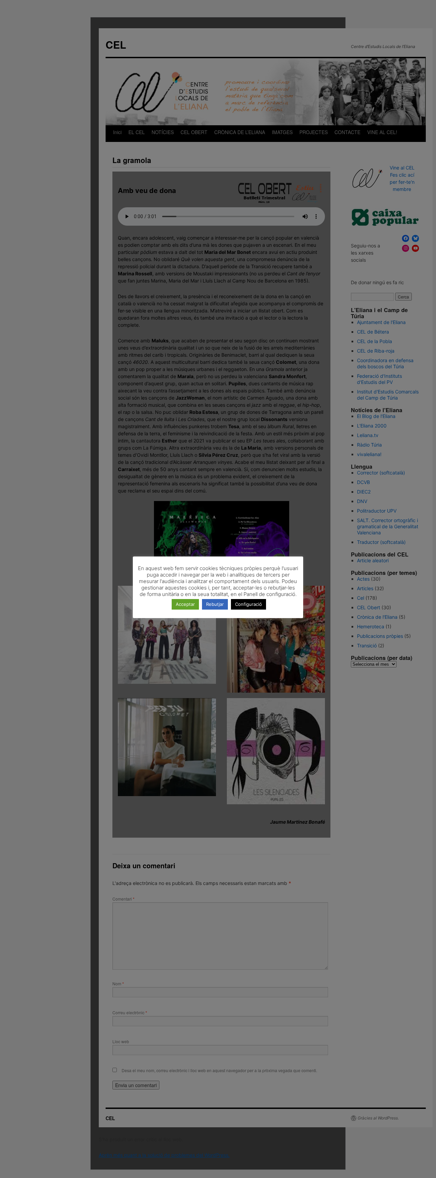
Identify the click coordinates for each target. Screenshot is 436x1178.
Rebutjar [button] (215, 604)
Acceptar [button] (185, 604)
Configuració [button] (248, 604)
